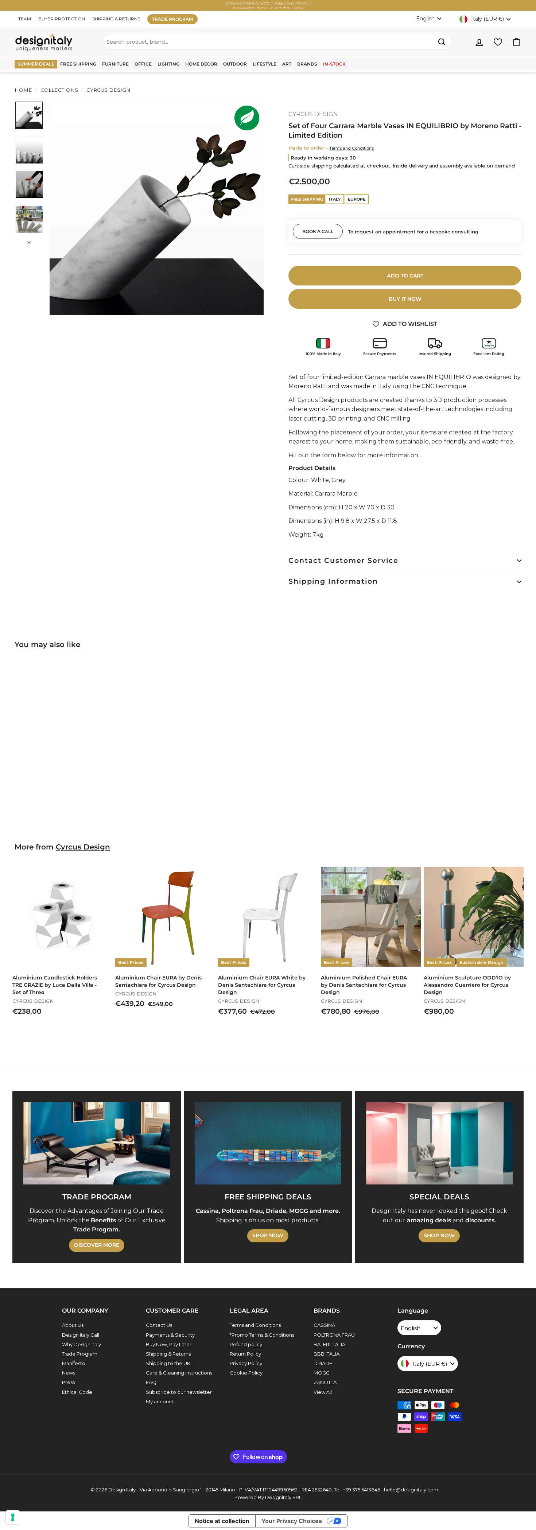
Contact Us (159, 1325)
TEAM (24, 18)
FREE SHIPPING (78, 64)
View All (323, 1392)
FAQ (151, 1382)
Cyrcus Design (83, 847)
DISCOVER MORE (96, 1245)
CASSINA (324, 1325)
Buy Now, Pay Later (168, 1344)
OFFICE (143, 64)
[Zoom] (157, 208)
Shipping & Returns (168, 1354)
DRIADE (323, 1363)
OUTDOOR (235, 64)
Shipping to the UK (168, 1363)
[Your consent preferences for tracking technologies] (13, 1517)
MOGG (322, 1373)
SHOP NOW (267, 1235)
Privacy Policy (246, 1363)
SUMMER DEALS (36, 64)
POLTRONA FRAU (334, 1335)
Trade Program (79, 1354)
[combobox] (277, 42)
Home (23, 90)
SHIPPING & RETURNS (116, 18)
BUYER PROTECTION (61, 18)
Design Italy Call (80, 1335)
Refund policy (246, 1344)
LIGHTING (168, 64)
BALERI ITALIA (329, 1344)
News (68, 1373)
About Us (72, 1325)
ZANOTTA (325, 1382)
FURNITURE (115, 64)
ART (286, 64)
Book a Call (317, 231)
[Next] (29, 240)
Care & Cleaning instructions (179, 1373)
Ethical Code (77, 1392)
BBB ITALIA (326, 1354)
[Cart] (516, 42)
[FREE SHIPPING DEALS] (268, 1143)
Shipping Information (333, 581)
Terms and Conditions (351, 148)
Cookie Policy (246, 1373)
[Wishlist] (498, 42)
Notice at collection (222, 1521)
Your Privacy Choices (291, 1521)
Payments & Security (170, 1335)
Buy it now (405, 299)
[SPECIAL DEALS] (439, 1143)
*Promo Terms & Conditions (262, 1335)
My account (160, 1401)
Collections (59, 90)
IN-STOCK (334, 64)
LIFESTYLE (264, 64)
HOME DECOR (201, 64)
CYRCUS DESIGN (108, 90)
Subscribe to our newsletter (179, 1392)
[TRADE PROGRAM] (96, 1143)
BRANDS (307, 64)
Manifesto (73, 1363)
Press (68, 1382)
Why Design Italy (81, 1344)
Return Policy (245, 1354)
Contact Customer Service (343, 560)
